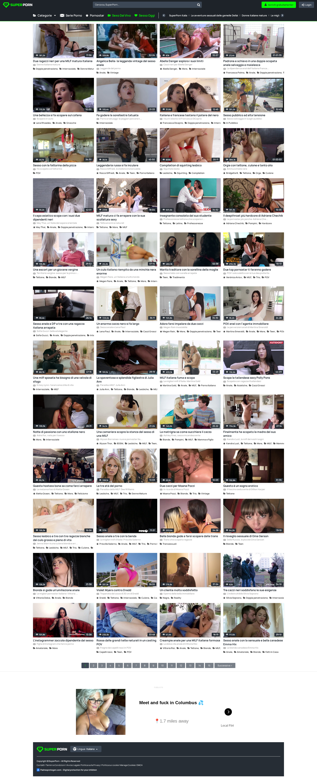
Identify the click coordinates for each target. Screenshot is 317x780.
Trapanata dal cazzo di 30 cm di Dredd (119, 594)
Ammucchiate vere (237, 169)
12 (181, 665)
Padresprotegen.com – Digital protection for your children (68, 769)
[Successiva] (282, 15)
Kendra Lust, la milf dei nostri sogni (245, 439)
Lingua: (86, 749)
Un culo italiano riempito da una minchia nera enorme (126, 271)
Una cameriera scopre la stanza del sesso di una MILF (125, 434)
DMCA (140, 765)
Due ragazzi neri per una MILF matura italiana (62, 61)
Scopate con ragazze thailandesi (244, 381)
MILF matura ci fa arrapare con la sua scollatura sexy (120, 217)
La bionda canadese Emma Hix (242, 648)
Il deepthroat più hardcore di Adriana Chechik (253, 216)
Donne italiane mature (254, 15)
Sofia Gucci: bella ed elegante (52, 331)
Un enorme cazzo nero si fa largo (117, 324)
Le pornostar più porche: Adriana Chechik (248, 219)
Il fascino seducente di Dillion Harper (246, 489)
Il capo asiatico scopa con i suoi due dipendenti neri (56, 217)
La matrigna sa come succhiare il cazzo (186, 432)
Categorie (45, 15)
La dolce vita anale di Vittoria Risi (180, 644)
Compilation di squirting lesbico (181, 165)
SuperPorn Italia (178, 15)
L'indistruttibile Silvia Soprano (242, 594)
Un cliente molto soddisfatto (179, 590)
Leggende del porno (110, 68)
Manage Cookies (128, 765)
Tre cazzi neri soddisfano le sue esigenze (249, 590)
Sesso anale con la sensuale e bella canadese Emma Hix (253, 642)
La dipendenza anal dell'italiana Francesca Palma (248, 68)
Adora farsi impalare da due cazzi (181, 324)
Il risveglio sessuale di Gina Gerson (245, 536)
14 (199, 665)
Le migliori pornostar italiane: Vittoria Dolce (57, 594)
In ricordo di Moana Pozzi (176, 489)
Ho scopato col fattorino (49, 169)
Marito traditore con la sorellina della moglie (189, 270)
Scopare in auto (44, 119)
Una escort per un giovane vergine (55, 270)
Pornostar (97, 15)
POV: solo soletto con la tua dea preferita (248, 273)
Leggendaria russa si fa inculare (117, 165)
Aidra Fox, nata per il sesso (50, 435)
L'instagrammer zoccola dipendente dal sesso (63, 640)
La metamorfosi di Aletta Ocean (53, 489)
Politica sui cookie (110, 765)
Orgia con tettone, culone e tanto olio (248, 165)
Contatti (41, 765)
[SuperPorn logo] (17, 5)
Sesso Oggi (147, 15)
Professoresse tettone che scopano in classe (184, 219)
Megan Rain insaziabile (175, 327)
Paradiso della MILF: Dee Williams (117, 489)
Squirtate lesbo (171, 169)
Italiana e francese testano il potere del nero (189, 115)
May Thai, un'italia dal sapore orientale (56, 223)
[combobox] (147, 5)
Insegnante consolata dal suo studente (186, 216)
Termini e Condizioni (55, 765)
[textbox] (144, 5)
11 (172, 665)
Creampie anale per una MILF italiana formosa (190, 640)
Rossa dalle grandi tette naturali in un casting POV (126, 642)
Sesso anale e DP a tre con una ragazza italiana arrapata (59, 326)
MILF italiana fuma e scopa (177, 378)
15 (209, 665)
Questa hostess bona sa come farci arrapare (62, 486)
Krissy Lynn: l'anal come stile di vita (55, 385)
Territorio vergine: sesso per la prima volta (57, 273)
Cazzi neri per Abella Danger (177, 65)
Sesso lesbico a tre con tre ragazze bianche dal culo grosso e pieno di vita (61, 538)
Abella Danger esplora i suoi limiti (181, 61)
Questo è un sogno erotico (240, 486)
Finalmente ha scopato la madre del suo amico (249, 434)
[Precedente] (163, 15)
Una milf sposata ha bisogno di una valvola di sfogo (62, 379)
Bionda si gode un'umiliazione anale (56, 590)
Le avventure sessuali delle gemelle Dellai (214, 15)
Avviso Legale (73, 765)
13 (190, 665)
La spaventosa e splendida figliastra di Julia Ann (125, 379)
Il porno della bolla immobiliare (178, 594)
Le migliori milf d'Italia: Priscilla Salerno (120, 540)
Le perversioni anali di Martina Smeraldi (247, 327)
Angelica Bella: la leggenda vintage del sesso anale (125, 63)
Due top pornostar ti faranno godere (247, 270)
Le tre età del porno (109, 486)
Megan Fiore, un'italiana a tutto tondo (119, 277)
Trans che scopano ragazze (177, 540)
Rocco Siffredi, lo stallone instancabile (120, 169)
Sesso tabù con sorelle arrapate (180, 273)
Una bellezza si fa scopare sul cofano (57, 115)
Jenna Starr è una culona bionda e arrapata (57, 543)
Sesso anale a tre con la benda (116, 536)
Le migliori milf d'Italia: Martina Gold (181, 381)
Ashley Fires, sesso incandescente (181, 435)
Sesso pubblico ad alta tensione (244, 115)
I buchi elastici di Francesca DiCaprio (182, 119)
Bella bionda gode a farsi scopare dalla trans (189, 536)
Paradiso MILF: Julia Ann (112, 385)
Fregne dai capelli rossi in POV (115, 648)
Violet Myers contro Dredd (113, 590)
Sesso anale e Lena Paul (112, 327)
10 (162, 665)
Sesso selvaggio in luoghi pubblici (244, 119)
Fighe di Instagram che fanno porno (55, 644)
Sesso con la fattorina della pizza (54, 165)
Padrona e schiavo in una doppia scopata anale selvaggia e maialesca (250, 63)
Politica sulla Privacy (90, 765)
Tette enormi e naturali (112, 223)
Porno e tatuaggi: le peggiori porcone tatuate (121, 119)
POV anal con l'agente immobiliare (246, 324)
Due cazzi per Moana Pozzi (177, 486)
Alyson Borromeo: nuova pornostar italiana (121, 439)
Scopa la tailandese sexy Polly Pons (246, 378)
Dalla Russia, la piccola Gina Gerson (245, 540)
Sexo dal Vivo (121, 15)
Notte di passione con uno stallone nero (59, 432)
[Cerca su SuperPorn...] (199, 5)
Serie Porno (74, 15)
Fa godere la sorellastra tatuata (117, 115)
